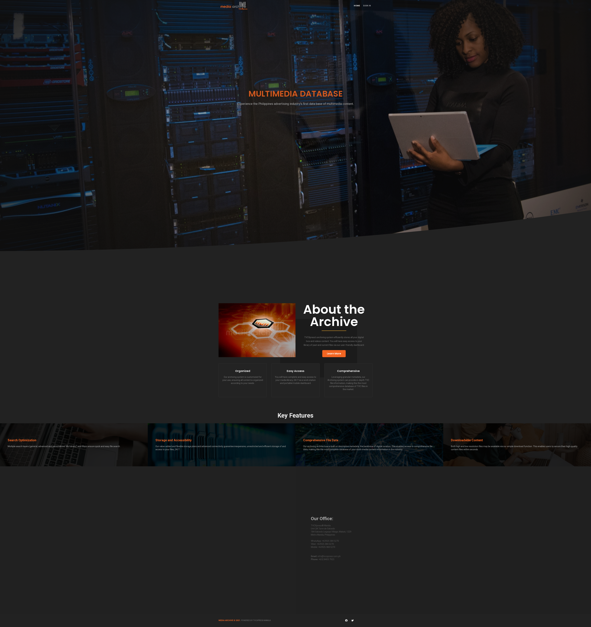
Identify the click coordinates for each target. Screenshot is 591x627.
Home (357, 5)
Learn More (334, 353)
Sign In (367, 5)
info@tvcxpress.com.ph (329, 556)
